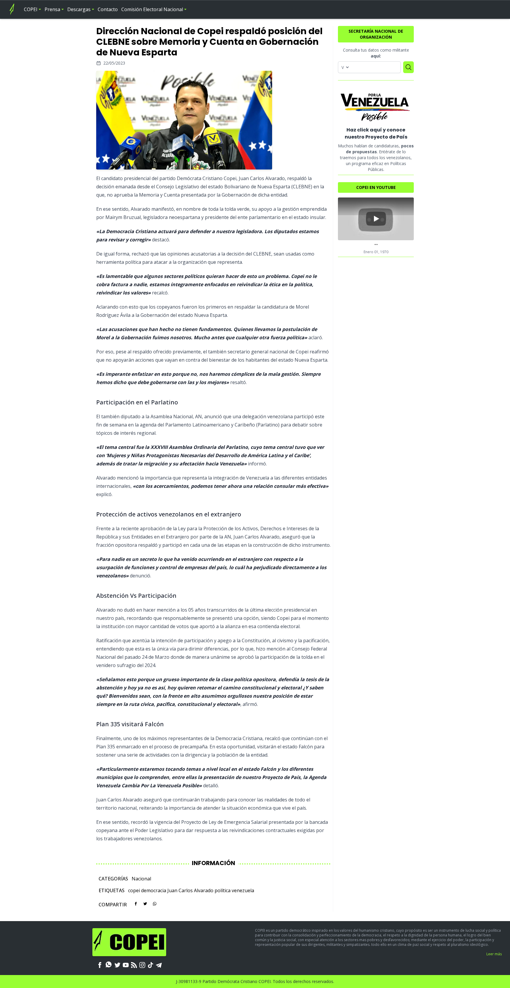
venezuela (243, 890)
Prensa (52, 9)
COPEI (30, 9)
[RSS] (134, 964)
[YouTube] (126, 964)
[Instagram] (142, 964)
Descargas (79, 9)
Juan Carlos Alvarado (190, 890)
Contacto (108, 9)
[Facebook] (100, 964)
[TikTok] (150, 964)
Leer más (494, 953)
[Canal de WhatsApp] (108, 964)
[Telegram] (159, 964)
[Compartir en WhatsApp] (155, 904)
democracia (153, 890)
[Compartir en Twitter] (145, 904)
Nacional (141, 878)
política (223, 890)
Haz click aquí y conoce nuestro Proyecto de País (376, 133)
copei (134, 890)
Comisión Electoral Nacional (152, 9)
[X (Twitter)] (117, 964)
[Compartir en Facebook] (136, 904)
